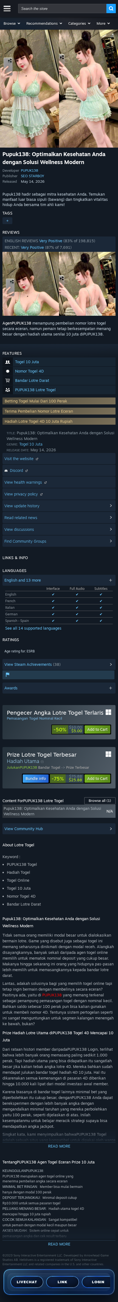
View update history (22, 505)
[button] (12, 23)
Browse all (100, 800)
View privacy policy (21, 494)
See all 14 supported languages (33, 628)
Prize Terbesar (77, 767)
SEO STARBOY (32, 176)
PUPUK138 (29, 170)
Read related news (20, 517)
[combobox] (62, 8)
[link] (68, 729)
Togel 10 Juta (31, 444)
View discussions (19, 529)
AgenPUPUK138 (16, 323)
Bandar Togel (49, 767)
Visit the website (19, 458)
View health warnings (23, 482)
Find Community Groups (25, 541)
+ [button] (7, 220)
